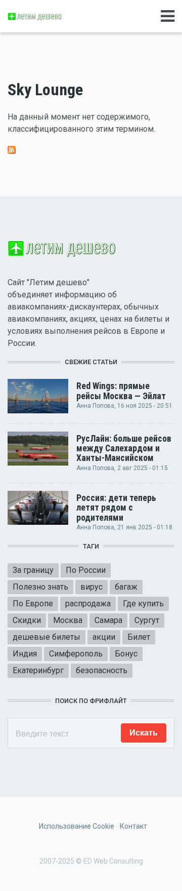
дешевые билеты (46, 637)
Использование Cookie (76, 826)
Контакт (133, 826)
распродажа (88, 603)
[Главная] (35, 16)
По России (86, 570)
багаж (126, 587)
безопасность (101, 670)
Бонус (126, 653)
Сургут (146, 620)
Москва (67, 620)
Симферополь (76, 653)
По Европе (33, 603)
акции (104, 637)
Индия (25, 653)
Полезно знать (40, 587)
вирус (91, 587)
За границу (33, 570)
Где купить (143, 603)
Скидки (27, 620)
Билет (138, 637)
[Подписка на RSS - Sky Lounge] (12, 149)
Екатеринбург (38, 670)
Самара (108, 620)
